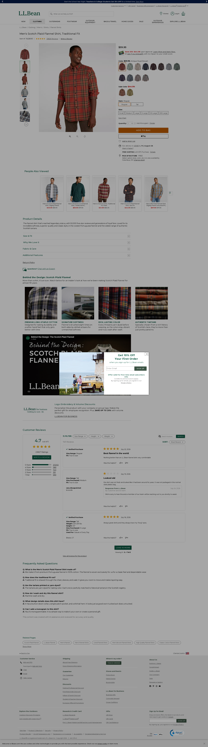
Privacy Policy (126, 383)
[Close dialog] (146, 354)
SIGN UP (140, 368)
